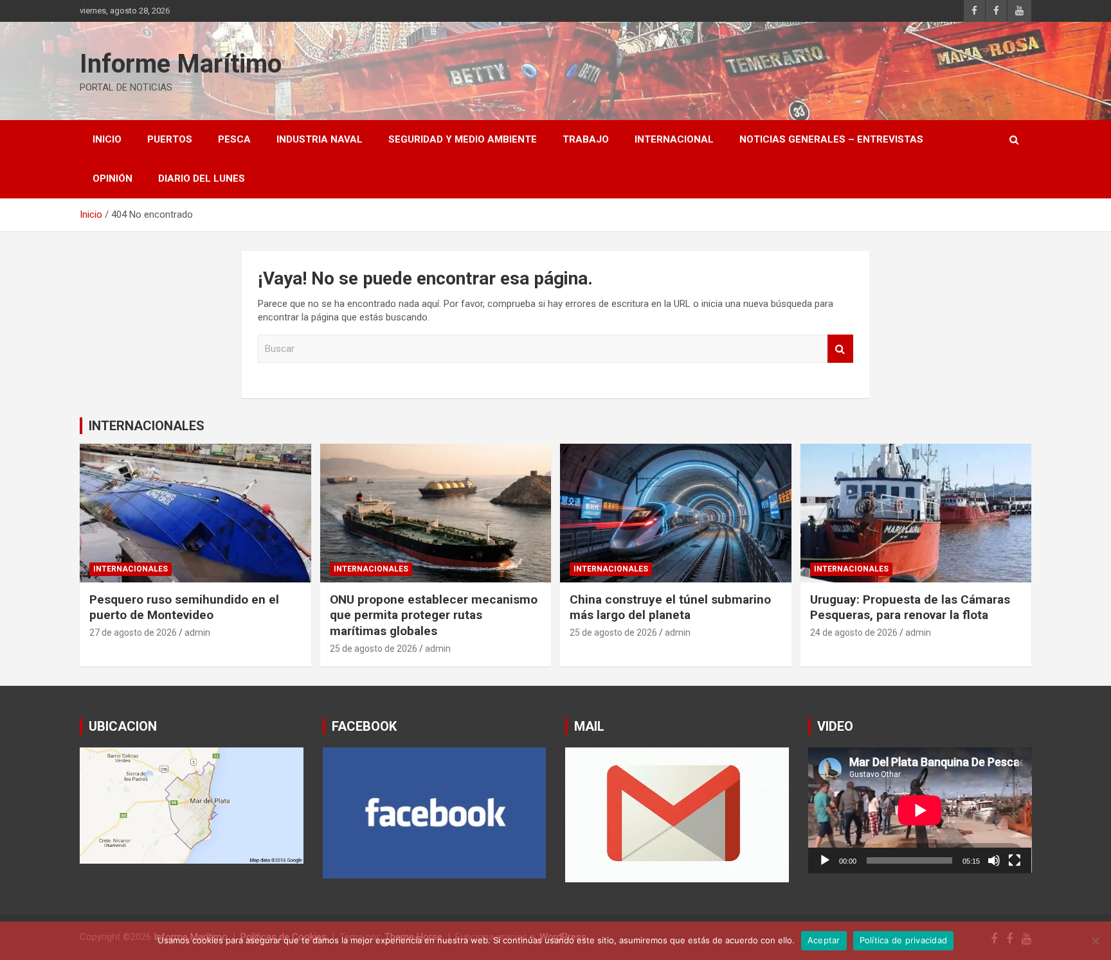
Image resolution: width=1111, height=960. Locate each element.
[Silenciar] (994, 860)
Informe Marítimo (181, 64)
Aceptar (824, 940)
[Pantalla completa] (1014, 860)
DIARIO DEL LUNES (201, 178)
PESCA (234, 139)
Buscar (840, 349)
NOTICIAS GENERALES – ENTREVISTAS (831, 139)
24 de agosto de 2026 (854, 632)
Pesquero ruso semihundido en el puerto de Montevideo (184, 607)
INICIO (107, 139)
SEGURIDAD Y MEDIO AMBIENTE (462, 139)
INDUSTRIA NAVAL (319, 139)
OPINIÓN (112, 178)
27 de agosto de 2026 (133, 632)
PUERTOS (169, 139)
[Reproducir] (824, 860)
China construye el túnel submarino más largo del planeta (670, 607)
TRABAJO (586, 139)
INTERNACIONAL (674, 139)
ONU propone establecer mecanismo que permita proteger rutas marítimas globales (433, 615)
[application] (920, 810)
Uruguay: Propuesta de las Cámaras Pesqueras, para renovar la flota (910, 607)
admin (197, 632)
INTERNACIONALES (146, 425)
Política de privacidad (904, 940)
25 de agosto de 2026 (373, 648)
